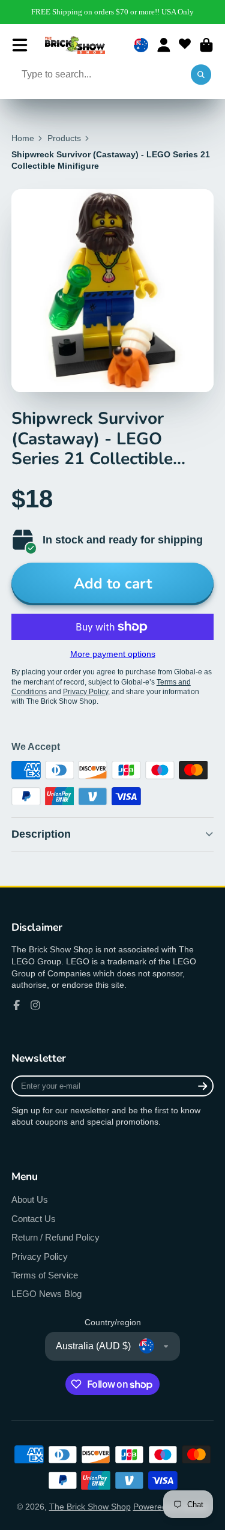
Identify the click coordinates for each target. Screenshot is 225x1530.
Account (164, 45)
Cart (206, 45)
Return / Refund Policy (55, 1237)
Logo (75, 45)
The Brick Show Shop (90, 1506)
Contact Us (33, 1219)
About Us (29, 1199)
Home (22, 138)
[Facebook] (16, 1005)
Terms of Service (44, 1275)
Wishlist (185, 45)
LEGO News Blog (46, 1294)
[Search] (201, 75)
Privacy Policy (39, 1256)
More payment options (112, 654)
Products (64, 138)
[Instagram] (35, 1005)
